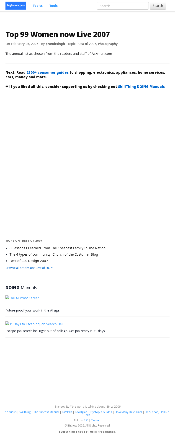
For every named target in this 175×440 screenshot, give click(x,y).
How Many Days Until (128, 412)
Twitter (95, 420)
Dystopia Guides (101, 412)
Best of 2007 (86, 44)
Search (158, 5)
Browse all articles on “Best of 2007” (29, 268)
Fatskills (67, 412)
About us (10, 412)
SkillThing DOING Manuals (141, 86)
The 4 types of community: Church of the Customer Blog (54, 254)
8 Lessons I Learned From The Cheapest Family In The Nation (58, 248)
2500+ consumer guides (47, 72)
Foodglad (81, 412)
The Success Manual (46, 412)
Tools (53, 5)
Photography (108, 44)
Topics (38, 5)
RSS (86, 420)
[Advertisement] (87, 127)
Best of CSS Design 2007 (29, 260)
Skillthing (25, 412)
